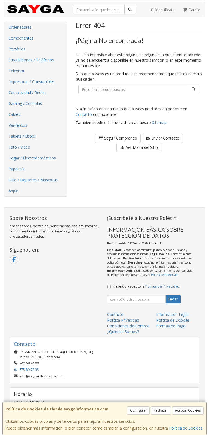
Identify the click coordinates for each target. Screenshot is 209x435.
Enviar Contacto (164, 138)
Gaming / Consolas (25, 103)
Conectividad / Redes (26, 92)
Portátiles (16, 49)
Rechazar (161, 410)
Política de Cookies (185, 428)
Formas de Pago (171, 325)
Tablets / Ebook (22, 136)
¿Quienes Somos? (123, 331)
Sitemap (159, 122)
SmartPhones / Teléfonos (31, 59)
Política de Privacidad (164, 275)
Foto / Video (19, 147)
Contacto (84, 114)
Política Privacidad (123, 320)
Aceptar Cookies (188, 410)
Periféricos (17, 125)
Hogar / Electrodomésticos (32, 158)
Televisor (16, 70)
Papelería (16, 168)
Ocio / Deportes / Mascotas (33, 179)
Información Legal (172, 314)
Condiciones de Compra (128, 325)
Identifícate (164, 9)
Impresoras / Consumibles (31, 81)
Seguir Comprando (120, 138)
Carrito (194, 9)
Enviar (173, 299)
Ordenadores (20, 27)
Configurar (138, 410)
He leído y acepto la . (146, 286)
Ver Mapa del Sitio (141, 147)
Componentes (20, 38)
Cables (14, 114)
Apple (13, 190)
